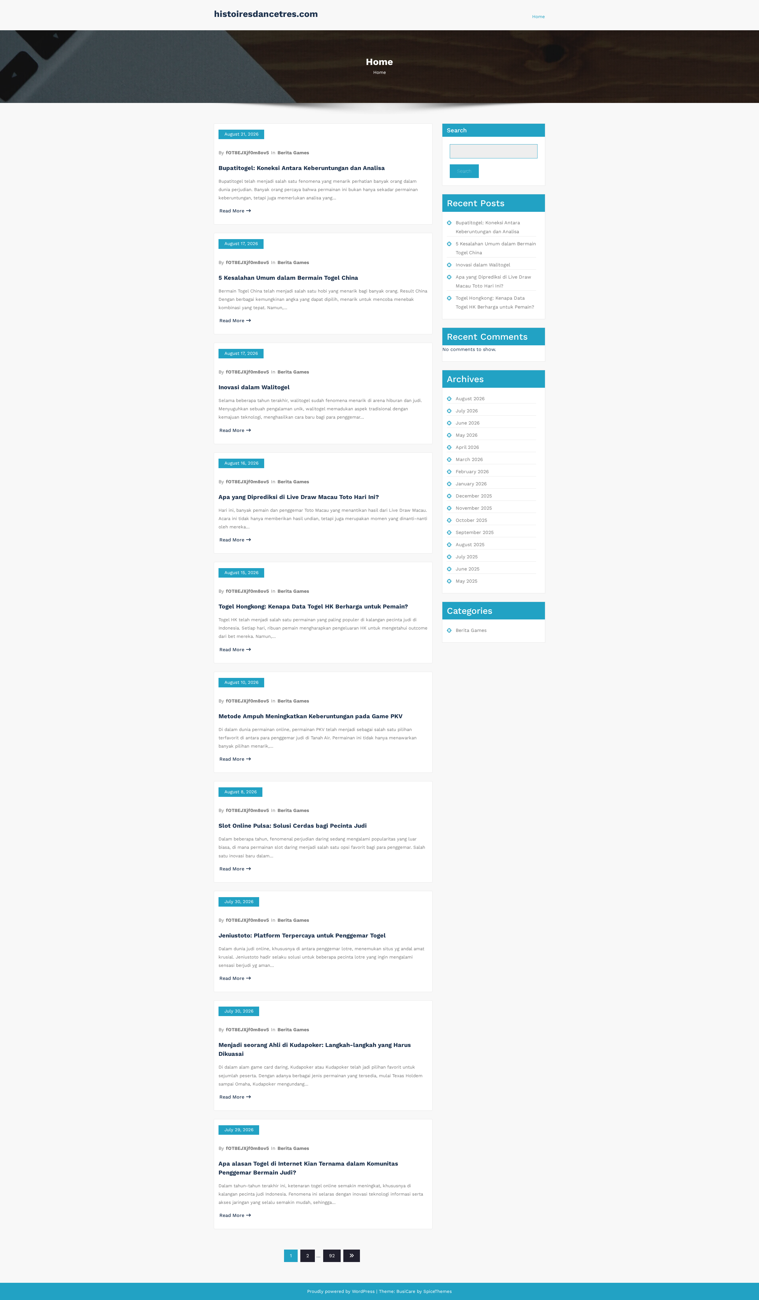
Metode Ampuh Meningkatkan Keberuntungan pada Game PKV (311, 716)
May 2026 (467, 435)
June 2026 (468, 423)
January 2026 (471, 484)
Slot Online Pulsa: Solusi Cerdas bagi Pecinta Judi (293, 825)
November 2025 (474, 508)
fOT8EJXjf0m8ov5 (247, 152)
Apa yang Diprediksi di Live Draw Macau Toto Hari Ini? (299, 496)
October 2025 (471, 520)
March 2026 (469, 459)
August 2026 (470, 398)
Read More (231, 211)
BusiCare (406, 1291)
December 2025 (474, 496)
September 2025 (475, 532)
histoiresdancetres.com (266, 14)
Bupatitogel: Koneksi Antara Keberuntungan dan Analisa (302, 167)
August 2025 (470, 544)
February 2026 (472, 471)
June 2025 (467, 569)
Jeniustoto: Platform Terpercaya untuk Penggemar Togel (302, 935)
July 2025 (467, 557)
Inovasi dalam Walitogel (254, 387)
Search (457, 130)
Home (538, 16)
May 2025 (466, 581)
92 (332, 1255)
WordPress (363, 1291)
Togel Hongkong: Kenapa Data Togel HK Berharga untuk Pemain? (313, 606)
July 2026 (467, 411)
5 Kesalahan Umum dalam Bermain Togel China (288, 277)
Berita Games (293, 152)
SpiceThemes (437, 1291)
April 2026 (467, 447)
